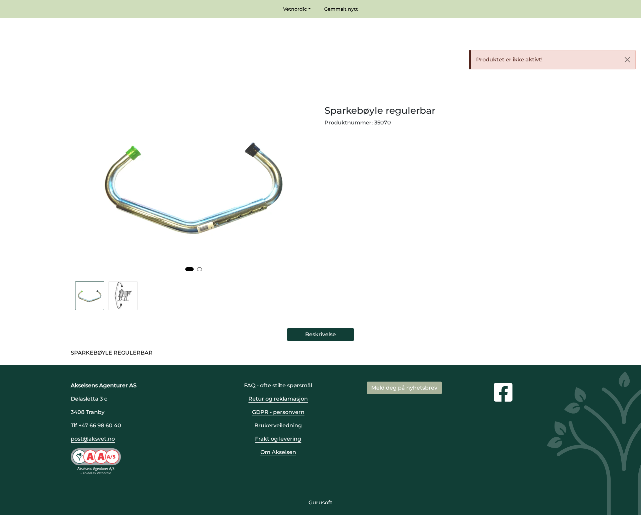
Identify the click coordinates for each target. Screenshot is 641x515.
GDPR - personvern (278, 412)
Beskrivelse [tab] (320, 334)
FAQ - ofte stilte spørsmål (278, 385)
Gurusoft (320, 502)
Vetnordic (295, 9)
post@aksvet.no (93, 439)
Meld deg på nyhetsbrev (404, 388)
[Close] (627, 59)
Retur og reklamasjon (278, 399)
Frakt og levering (278, 439)
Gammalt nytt (341, 9)
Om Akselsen (278, 452)
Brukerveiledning (278, 425)
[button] (189, 269)
